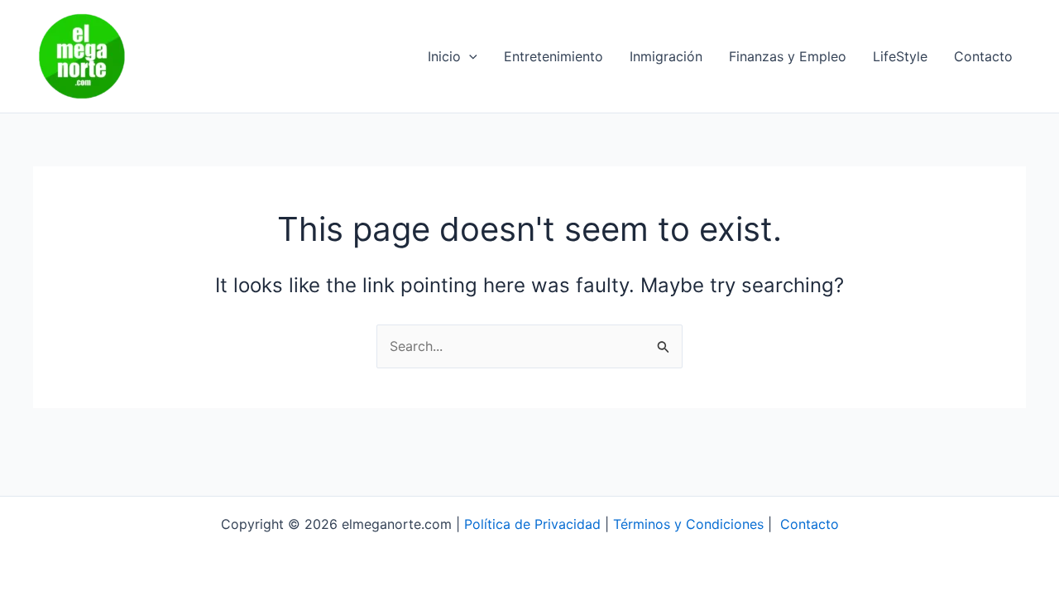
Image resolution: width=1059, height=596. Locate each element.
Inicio (444, 56)
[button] (469, 56)
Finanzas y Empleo (787, 56)
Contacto (983, 56)
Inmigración (666, 56)
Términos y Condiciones (688, 524)
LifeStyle (900, 56)
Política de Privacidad (532, 524)
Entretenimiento (553, 56)
